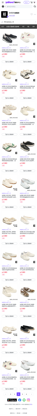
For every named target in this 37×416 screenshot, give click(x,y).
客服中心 (11, 409)
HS (23, 26)
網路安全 (12, 413)
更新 (31, 404)
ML (28, 26)
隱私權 (18, 413)
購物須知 (24, 409)
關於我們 (18, 409)
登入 (26, 2)
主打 (2, 26)
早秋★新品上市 (9, 22)
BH (34, 26)
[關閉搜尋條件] (5, 6)
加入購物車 (10, 62)
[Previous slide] (2, 37)
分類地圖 (24, 413)
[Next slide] (17, 37)
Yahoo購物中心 (13, 2)
